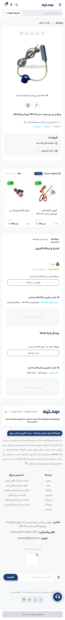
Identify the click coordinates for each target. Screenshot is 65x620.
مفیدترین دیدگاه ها (30, 302)
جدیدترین (53, 372)
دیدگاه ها (55, 239)
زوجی (48, 480)
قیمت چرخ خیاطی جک (17, 485)
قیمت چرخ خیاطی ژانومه (17, 499)
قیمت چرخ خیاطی (16, 495)
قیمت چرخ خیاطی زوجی (16, 480)
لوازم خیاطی (44, 22)
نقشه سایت (16, 592)
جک (48, 485)
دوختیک (59, 22)
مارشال (48, 509)
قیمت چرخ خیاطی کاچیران (17, 504)
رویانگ (48, 504)
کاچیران (48, 495)
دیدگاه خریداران (14, 302)
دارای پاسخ (31, 372)
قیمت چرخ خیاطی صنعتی (16, 490)
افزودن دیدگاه (33, 282)
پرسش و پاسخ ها (40, 239)
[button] (60, 5)
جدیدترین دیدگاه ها (49, 302)
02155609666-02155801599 (23, 411)
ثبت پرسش (33, 352)
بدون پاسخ (42, 372)
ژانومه (48, 490)
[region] (32, 23)
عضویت (11, 577)
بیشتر (39, 173)
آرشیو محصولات (13, 13)
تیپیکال (48, 499)
